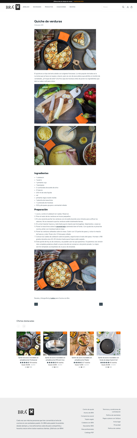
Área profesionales (87, 429)
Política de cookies (114, 428)
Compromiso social (87, 416)
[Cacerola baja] (65, 69)
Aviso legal (117, 422)
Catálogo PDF (89, 432)
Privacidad (117, 425)
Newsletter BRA (88, 426)
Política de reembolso (113, 415)
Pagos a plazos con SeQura (112, 418)
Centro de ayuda (88, 409)
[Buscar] (123, 7)
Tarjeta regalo (89, 419)
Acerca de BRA (89, 413)
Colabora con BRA (88, 423)
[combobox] (111, 7)
